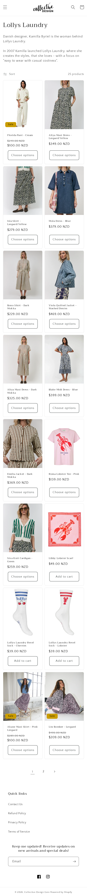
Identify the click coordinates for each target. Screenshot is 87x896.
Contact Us (15, 804)
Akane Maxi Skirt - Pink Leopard (22, 728)
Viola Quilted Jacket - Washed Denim (62, 307)
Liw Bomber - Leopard (62, 727)
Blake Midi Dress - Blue (63, 389)
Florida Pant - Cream (20, 135)
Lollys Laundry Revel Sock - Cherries (20, 644)
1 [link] (32, 771)
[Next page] (54, 771)
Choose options (22, 155)
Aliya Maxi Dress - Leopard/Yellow (60, 137)
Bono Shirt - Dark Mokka (18, 307)
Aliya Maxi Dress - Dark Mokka (22, 391)
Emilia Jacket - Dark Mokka (20, 476)
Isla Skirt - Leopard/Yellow (17, 223)
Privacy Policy (17, 822)
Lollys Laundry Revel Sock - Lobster (62, 644)
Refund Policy (17, 813)
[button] (5, 7)
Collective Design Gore (37, 892)
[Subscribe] (74, 861)
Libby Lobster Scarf (61, 558)
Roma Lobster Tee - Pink (64, 474)
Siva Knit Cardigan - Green (20, 560)
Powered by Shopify (61, 892)
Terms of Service (19, 831)
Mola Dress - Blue (60, 221)
